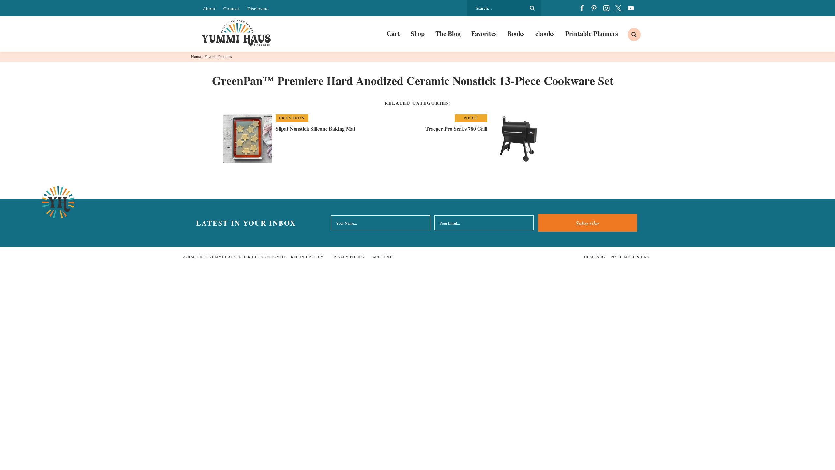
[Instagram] (606, 8)
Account (382, 256)
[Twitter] (618, 8)
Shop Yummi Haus (236, 33)
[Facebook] (582, 8)
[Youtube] (631, 8)
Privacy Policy (348, 256)
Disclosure (258, 8)
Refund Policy (307, 256)
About (209, 8)
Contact (231, 8)
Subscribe (587, 223)
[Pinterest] (594, 8)
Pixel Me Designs (630, 256)
